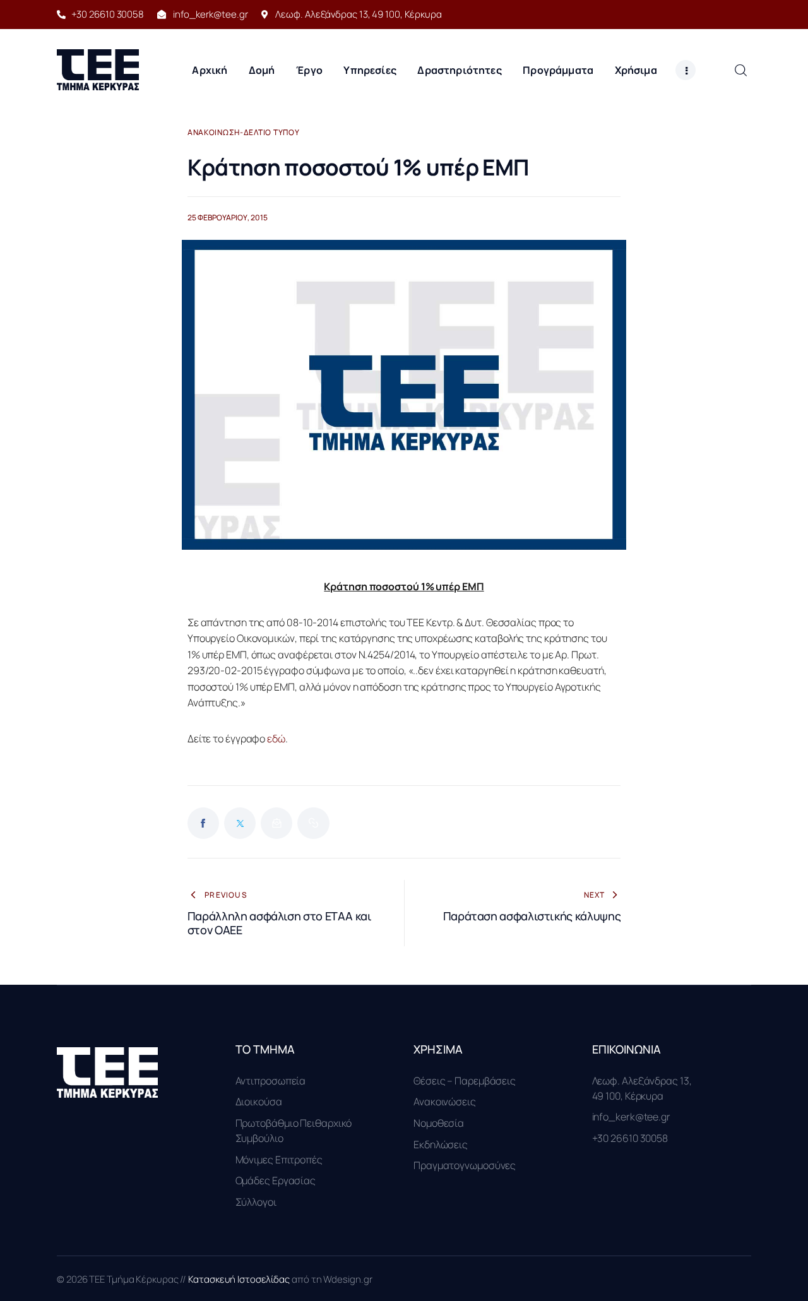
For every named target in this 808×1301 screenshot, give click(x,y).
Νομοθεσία (438, 1123)
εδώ (276, 739)
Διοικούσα (258, 1101)
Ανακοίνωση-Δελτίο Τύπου (243, 132)
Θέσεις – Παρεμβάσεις (464, 1081)
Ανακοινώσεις (444, 1101)
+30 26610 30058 (630, 1138)
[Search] (740, 70)
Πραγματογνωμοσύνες (464, 1165)
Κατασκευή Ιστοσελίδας (240, 1279)
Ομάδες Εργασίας (275, 1180)
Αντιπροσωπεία (270, 1081)
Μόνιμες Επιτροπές (279, 1160)
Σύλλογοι (255, 1202)
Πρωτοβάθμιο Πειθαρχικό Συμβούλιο (293, 1130)
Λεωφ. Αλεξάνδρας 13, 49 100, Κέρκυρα (642, 1088)
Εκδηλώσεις (440, 1144)
